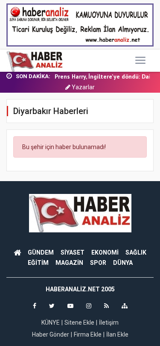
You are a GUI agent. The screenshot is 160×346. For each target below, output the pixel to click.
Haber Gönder (50, 334)
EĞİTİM (38, 262)
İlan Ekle (117, 334)
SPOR (98, 262)
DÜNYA (123, 262)
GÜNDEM (41, 252)
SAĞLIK (135, 252)
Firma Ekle (88, 334)
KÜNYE (50, 322)
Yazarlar (82, 87)
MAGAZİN (69, 262)
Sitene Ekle (79, 322)
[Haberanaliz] (34, 60)
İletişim (109, 322)
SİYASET (72, 252)
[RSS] (106, 305)
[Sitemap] (125, 305)
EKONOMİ (105, 252)
